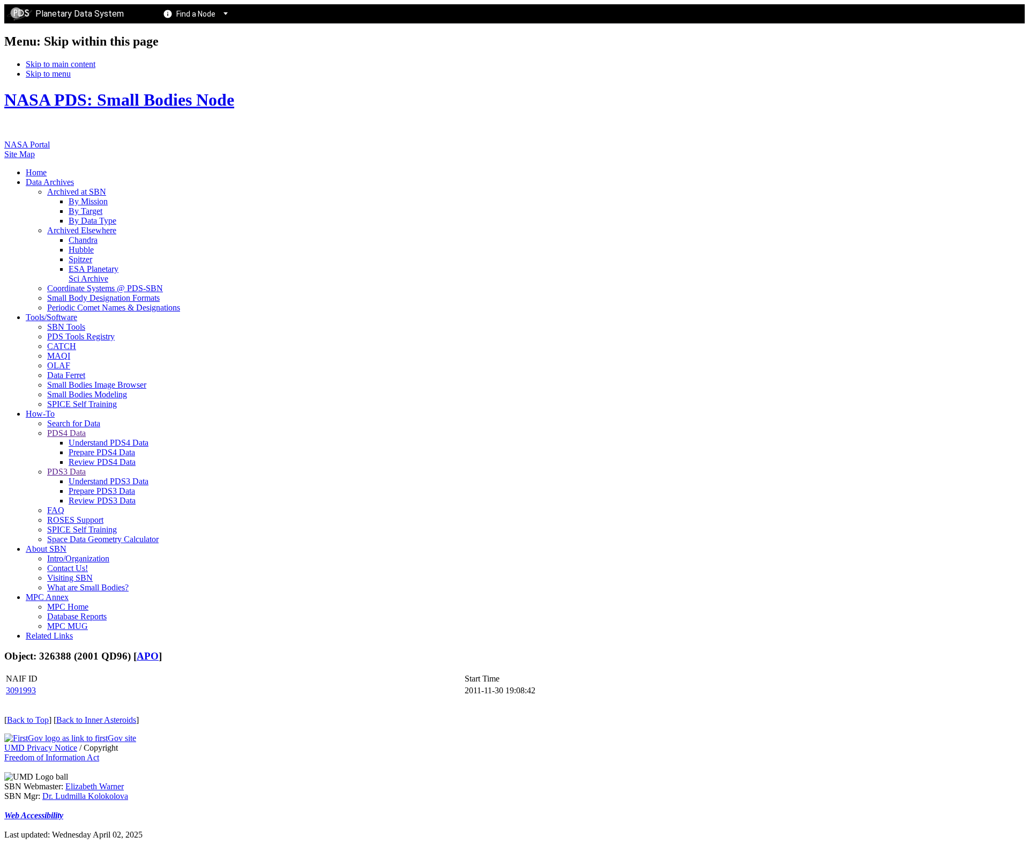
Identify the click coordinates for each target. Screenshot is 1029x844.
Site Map (19, 154)
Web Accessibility (33, 815)
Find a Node (195, 14)
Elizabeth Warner (94, 786)
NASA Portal (27, 144)
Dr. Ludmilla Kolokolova (85, 796)
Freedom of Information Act (51, 757)
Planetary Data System (79, 14)
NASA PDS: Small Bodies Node (119, 99)
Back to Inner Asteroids (96, 719)
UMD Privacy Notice (40, 747)
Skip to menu (48, 73)
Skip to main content (60, 64)
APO (148, 656)
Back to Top (28, 719)
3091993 (21, 690)
